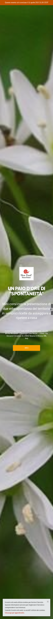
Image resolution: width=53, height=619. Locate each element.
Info (26, 348)
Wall (52, 309)
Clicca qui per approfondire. (15, 613)
